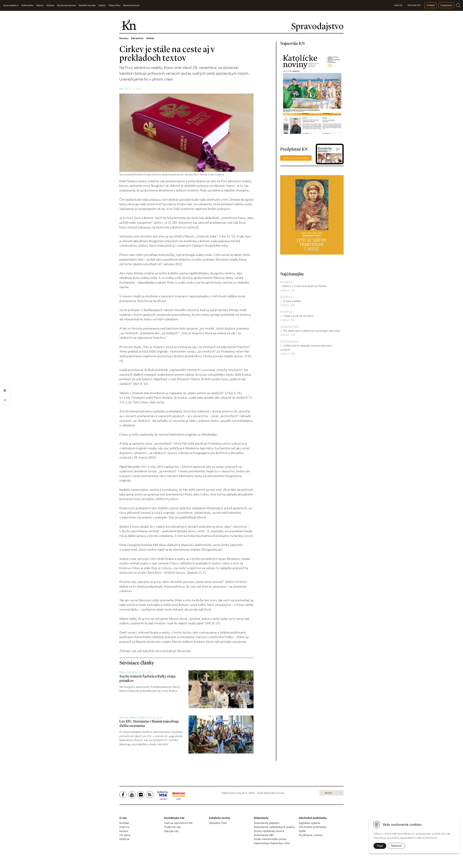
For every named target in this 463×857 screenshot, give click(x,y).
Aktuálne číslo (218, 823)
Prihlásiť (430, 5)
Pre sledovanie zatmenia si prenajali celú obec (312, 330)
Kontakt (124, 823)
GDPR (302, 831)
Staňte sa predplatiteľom (296, 158)
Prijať (380, 845)
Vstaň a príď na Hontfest (298, 315)
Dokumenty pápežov (267, 823)
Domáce (286, 282)
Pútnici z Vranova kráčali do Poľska (304, 286)
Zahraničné (288, 326)
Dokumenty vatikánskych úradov (274, 827)
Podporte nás (172, 827)
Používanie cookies (310, 835)
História (124, 839)
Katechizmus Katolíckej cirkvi (272, 843)
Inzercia (398, 5)
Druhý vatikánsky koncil (269, 831)
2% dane (124, 835)
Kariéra (123, 831)
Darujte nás (171, 831)
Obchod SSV (414, 5)
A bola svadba (292, 301)
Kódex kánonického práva (270, 839)
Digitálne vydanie (309, 823)
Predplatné (446, 5)
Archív (328, 792)
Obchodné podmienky (313, 827)
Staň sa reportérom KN (178, 823)
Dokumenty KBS (264, 835)
